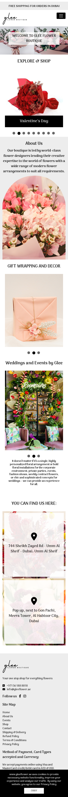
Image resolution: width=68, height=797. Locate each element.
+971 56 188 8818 (17, 686)
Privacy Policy (10, 744)
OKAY (34, 790)
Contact (7, 728)
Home (6, 712)
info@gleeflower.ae (19, 689)
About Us (7, 716)
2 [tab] (19, 133)
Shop (5, 724)
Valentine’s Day (34, 121)
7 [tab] (44, 133)
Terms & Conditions (14, 740)
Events (6, 720)
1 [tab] (14, 133)
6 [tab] (39, 133)
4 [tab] (29, 133)
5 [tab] (34, 133)
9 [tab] (53, 133)
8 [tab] (49, 133)
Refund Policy (10, 736)
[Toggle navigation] (61, 16)
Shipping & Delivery (14, 732)
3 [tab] (24, 133)
